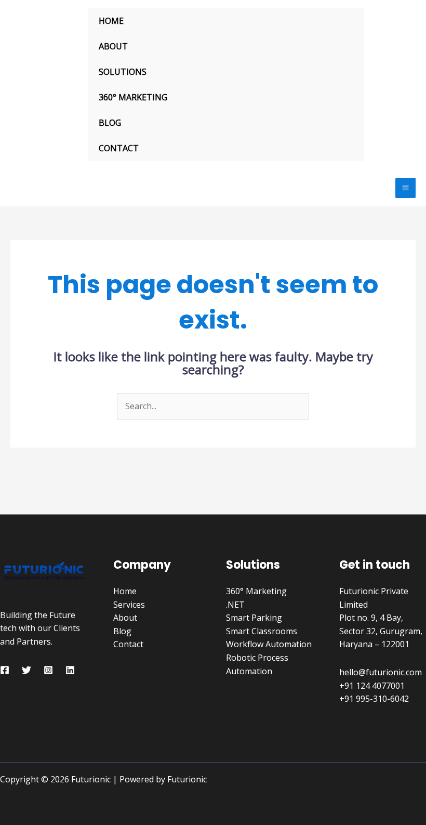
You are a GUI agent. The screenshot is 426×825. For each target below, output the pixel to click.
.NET (235, 604)
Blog (122, 631)
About (125, 617)
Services (129, 604)
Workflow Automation (269, 644)
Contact (128, 644)
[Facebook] (4, 670)
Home (125, 591)
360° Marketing (256, 591)
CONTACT (119, 148)
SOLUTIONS (123, 71)
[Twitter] (26, 670)
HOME (111, 21)
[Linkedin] (70, 670)
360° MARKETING (133, 97)
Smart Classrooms (261, 631)
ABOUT (113, 46)
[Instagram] (48, 670)
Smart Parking (254, 617)
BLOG (110, 122)
